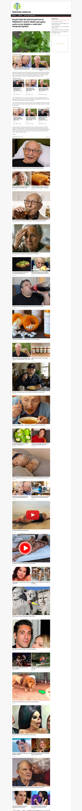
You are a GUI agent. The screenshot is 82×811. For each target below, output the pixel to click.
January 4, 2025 (16, 29)
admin (21, 29)
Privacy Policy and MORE (29, 15)
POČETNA (14, 15)
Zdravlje (20, 15)
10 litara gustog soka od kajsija (57, 21)
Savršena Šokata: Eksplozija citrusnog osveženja (60, 29)
